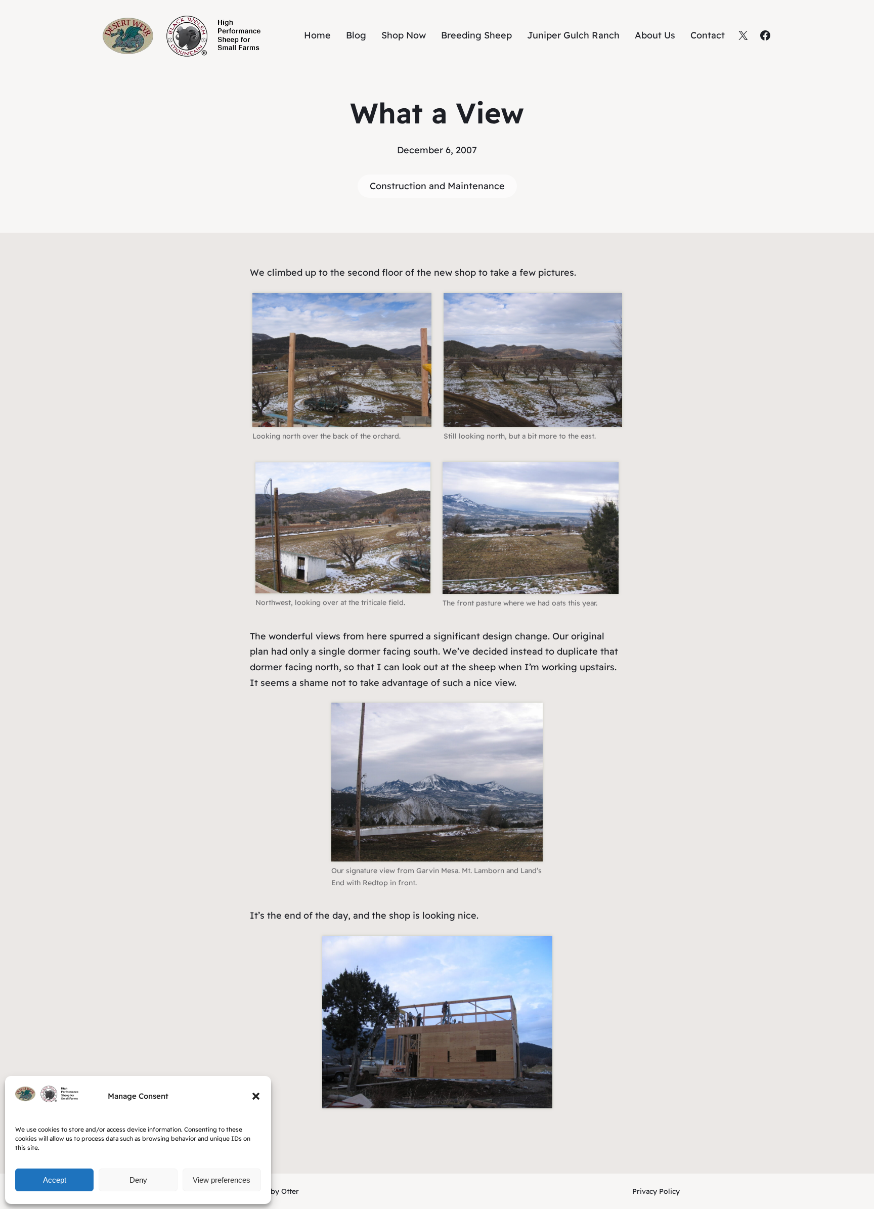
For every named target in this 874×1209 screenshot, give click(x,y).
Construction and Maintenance (437, 186)
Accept (54, 1180)
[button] (256, 1096)
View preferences (221, 1180)
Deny (138, 1180)
